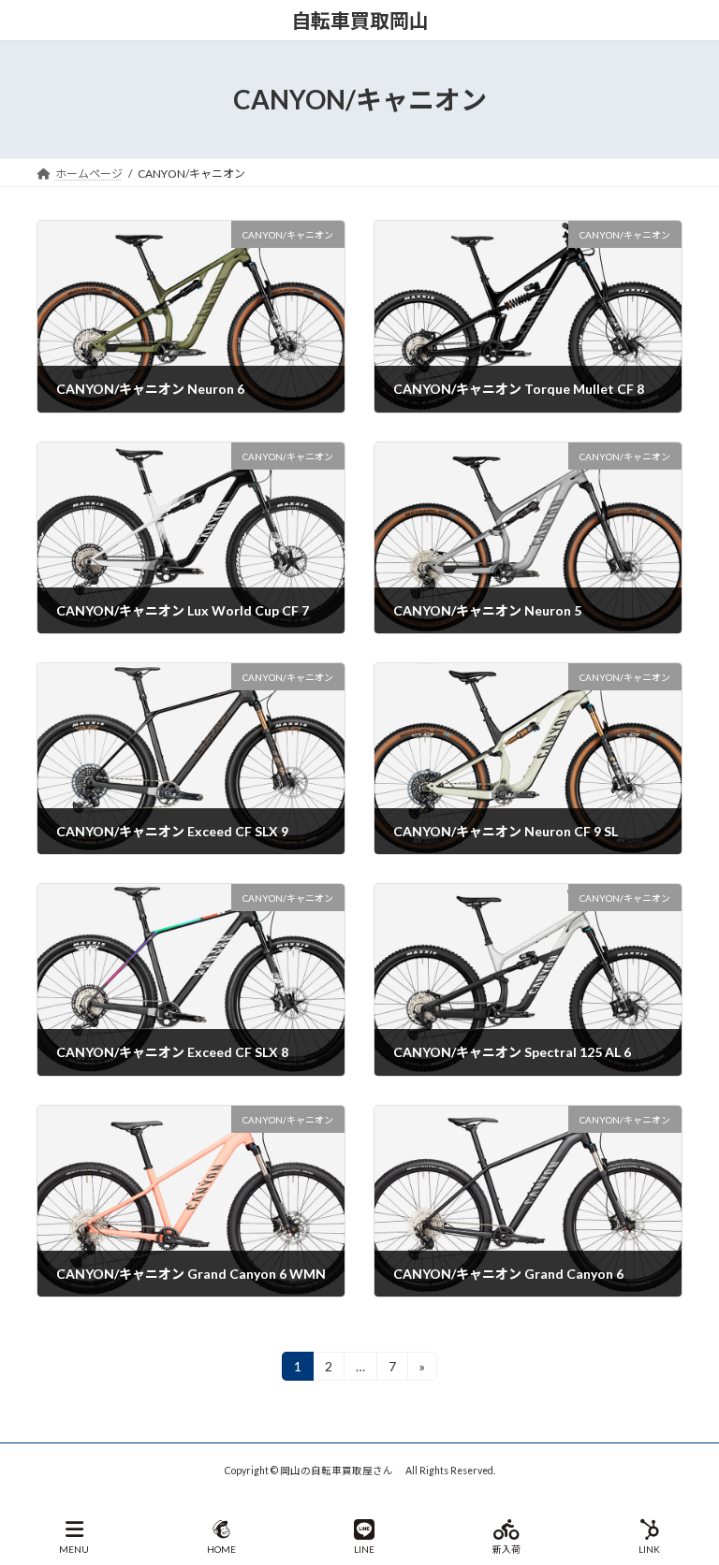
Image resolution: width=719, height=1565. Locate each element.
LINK (649, 1549)
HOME (221, 1549)
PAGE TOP (689, 1478)
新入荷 (506, 1549)
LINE (364, 1549)
